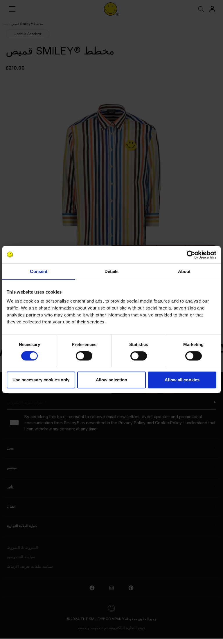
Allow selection (111, 379)
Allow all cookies (182, 379)
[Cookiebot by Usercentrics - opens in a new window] (191, 254)
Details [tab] (112, 271)
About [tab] (184, 271)
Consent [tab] (38, 271)
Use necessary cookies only (41, 379)
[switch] (84, 356)
